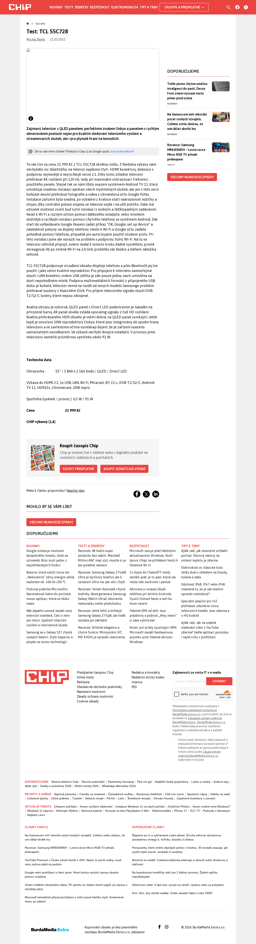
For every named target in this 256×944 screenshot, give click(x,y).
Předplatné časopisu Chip (95, 672)
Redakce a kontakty (146, 672)
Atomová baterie (91, 810)
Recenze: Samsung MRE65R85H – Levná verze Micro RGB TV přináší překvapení (186, 152)
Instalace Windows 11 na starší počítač (140, 806)
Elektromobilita (124, 7)
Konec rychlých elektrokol (96, 806)
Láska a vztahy (200, 781)
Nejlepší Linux (36, 815)
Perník (111, 798)
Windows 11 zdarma (40, 810)
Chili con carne (174, 794)
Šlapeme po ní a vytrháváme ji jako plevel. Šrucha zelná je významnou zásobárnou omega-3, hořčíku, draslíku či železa (176, 837)
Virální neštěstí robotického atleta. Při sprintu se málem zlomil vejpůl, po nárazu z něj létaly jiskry (76, 887)
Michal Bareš (35, 39)
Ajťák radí (31, 786)
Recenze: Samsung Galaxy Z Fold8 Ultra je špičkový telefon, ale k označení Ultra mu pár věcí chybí (102, 577)
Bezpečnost (100, 7)
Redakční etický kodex (148, 677)
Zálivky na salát (220, 794)
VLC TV (195, 810)
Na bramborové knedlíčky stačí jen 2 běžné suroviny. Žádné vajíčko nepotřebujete (174, 874)
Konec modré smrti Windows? (211, 806)
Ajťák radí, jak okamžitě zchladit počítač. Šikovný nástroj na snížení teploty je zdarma (204, 555)
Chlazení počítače (65, 806)
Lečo (121, 798)
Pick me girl (144, 781)
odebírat (219, 681)
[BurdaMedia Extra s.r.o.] (47, 677)
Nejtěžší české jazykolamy (171, 781)
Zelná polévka (60, 798)
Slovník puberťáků (93, 781)
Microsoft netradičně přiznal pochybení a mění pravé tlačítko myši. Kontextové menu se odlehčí (74, 899)
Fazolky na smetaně (92, 794)
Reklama (83, 682)
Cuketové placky (37, 798)
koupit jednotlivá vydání (124, 469)
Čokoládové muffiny (120, 794)
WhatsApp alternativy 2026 (119, 786)
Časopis (40, 23)
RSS (134, 687)
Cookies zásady (88, 701)
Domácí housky (163, 798)
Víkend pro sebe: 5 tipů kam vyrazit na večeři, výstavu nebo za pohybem (178, 884)
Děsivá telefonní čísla (64, 781)
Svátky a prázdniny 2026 (55, 786)
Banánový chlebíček (149, 794)
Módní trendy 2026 (87, 786)
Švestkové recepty (139, 798)
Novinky (56, 7)
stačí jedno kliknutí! (122, 151)
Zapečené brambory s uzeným (196, 798)
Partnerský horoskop (121, 781)
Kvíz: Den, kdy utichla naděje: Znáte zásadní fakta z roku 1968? (172, 893)
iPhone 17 (180, 810)
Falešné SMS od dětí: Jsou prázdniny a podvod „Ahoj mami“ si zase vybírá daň (153, 615)
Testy (68, 7)
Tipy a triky (149, 7)
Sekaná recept (94, 798)
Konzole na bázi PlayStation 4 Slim (127, 810)
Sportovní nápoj (197, 794)
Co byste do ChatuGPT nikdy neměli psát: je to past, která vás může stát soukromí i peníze (153, 577)
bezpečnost (139, 546)
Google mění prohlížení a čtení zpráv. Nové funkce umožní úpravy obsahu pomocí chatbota (72, 874)
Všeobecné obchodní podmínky (99, 687)
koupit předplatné (78, 469)
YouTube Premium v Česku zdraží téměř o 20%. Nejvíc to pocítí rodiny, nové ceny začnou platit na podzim (73, 862)
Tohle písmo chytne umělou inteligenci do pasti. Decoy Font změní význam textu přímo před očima (187, 91)
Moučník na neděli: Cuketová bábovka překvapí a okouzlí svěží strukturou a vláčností (180, 862)
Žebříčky (81, 7)
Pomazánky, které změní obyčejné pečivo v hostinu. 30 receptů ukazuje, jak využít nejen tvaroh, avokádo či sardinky (180, 849)
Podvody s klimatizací (216, 810)
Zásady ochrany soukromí (95, 696)
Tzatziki (77, 798)
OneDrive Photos (178, 806)
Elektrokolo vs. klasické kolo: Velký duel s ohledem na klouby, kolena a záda (204, 572)
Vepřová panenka (65, 794)
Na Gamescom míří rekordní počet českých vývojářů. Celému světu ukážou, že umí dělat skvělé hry (187, 121)
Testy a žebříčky (91, 546)
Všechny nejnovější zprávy (51, 522)
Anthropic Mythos (67, 810)
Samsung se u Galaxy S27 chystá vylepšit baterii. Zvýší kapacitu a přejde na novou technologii (49, 637)
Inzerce (137, 682)
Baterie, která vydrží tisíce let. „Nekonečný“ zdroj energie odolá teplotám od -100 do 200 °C (50, 577)
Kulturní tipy (221, 781)
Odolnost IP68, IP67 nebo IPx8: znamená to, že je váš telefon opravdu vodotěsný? (203, 589)
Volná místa (85, 677)
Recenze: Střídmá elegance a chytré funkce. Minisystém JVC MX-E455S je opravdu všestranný (101, 632)
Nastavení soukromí (91, 691)
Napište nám (76, 490)
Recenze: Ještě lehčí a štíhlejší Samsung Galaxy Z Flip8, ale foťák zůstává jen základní (102, 615)
